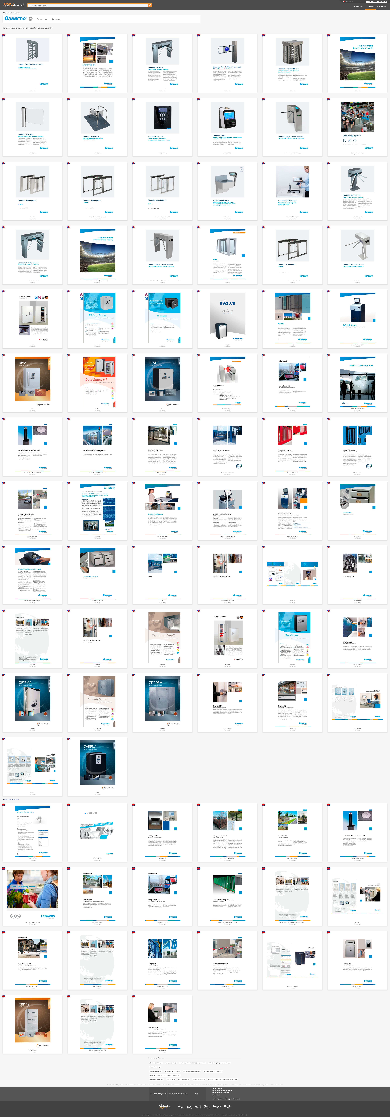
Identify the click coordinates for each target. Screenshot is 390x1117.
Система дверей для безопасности (219, 1063)
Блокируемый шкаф (156, 1071)
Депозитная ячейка (199, 1079)
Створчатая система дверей (191, 1071)
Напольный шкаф (170, 1063)
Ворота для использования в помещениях (192, 1063)
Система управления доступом (213, 1071)
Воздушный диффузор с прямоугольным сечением (165, 1075)
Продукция (357, 6)
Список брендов (217, 1089)
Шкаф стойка (171, 1079)
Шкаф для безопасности (172, 1071)
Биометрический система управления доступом (222, 1079)
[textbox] (87, 5)
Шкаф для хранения (156, 1063)
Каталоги (370, 6)
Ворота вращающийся (156, 1079)
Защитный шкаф (155, 1067)
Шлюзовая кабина (183, 1079)
